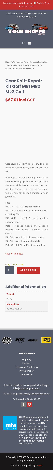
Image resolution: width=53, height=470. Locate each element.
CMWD (39, 465)
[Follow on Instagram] (29, 404)
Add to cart (28, 270)
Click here (12, 13)
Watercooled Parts (20, 62)
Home (7, 62)
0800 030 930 (28, 16)
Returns (26, 363)
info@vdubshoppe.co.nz (26, 388)
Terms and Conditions (26, 367)
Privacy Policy (26, 370)
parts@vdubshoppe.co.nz (36, 393)
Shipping (26, 359)
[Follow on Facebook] (23, 404)
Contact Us (26, 374)
